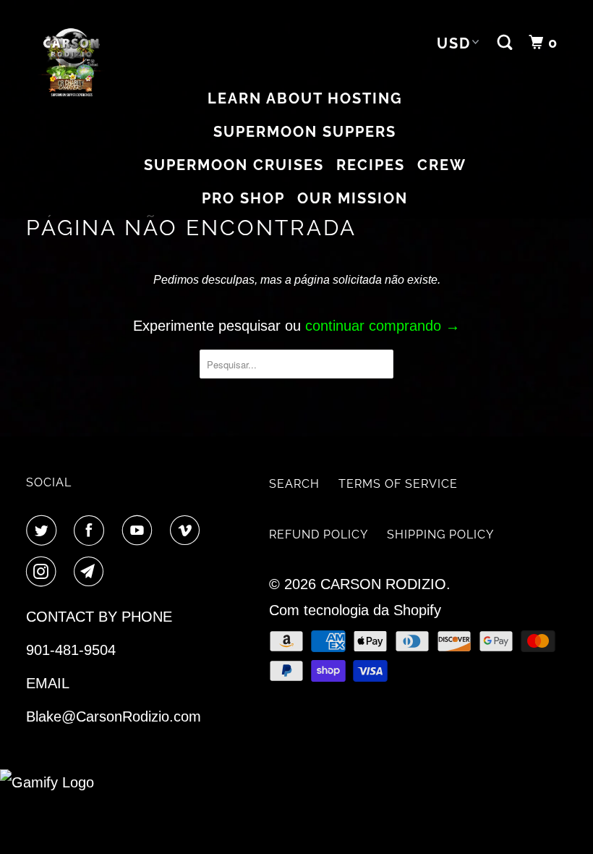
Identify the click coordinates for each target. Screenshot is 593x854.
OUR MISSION (352, 198)
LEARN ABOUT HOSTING (305, 98)
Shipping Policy (440, 534)
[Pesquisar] (507, 43)
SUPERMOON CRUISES (234, 165)
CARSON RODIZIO (383, 584)
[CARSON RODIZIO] (71, 63)
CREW (441, 165)
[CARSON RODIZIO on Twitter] (44, 530)
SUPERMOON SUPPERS (304, 131)
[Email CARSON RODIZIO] (92, 572)
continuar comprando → (382, 326)
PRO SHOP (243, 198)
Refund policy (318, 534)
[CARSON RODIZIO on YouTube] (140, 530)
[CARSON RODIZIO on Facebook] (92, 530)
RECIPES (370, 165)
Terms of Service (398, 484)
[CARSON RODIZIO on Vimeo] (188, 530)
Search (294, 484)
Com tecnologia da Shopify (355, 610)
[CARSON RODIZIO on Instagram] (44, 572)
